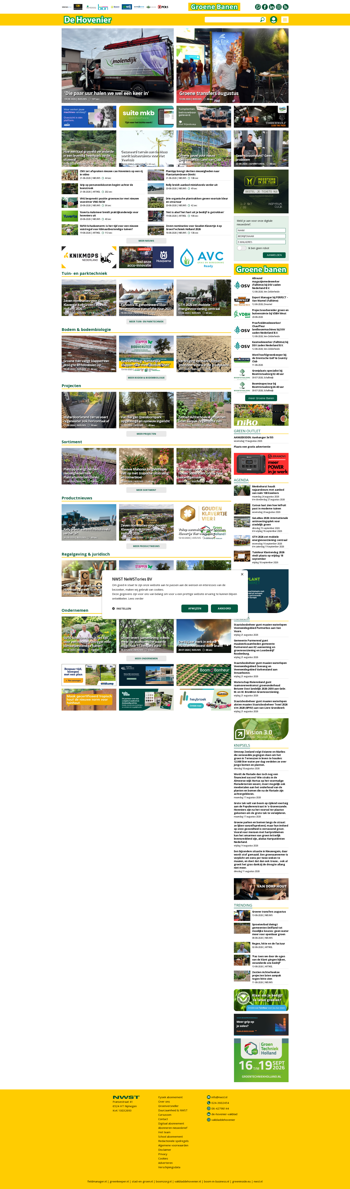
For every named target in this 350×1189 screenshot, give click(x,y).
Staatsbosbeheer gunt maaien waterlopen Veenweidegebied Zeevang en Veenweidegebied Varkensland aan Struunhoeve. (260, 667)
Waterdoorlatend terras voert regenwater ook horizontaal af (86, 419)
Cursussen (164, 1114)
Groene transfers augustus (208, 93)
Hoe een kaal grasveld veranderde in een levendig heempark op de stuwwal (88, 155)
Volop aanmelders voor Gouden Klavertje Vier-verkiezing (201, 531)
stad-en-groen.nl (142, 1181)
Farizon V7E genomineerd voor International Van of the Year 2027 (146, 306)
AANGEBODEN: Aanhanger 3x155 (253, 437)
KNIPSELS (242, 745)
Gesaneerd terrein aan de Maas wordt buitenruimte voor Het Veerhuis (144, 155)
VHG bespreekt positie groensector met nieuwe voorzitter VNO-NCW (109, 200)
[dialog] (175, 594)
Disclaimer (164, 1149)
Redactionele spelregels (173, 1141)
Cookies (163, 1158)
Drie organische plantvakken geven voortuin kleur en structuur (197, 200)
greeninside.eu (241, 1181)
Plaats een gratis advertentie (252, 446)
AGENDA (241, 480)
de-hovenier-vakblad (224, 1114)
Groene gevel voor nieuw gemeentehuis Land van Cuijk (199, 157)
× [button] (242, 574)
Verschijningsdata (169, 1167)
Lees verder (136, 598)
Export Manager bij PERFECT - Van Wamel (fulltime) (270, 299)
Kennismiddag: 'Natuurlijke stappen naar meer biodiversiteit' (145, 363)
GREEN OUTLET (247, 430)
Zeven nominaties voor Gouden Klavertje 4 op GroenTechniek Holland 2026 (194, 227)
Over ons (164, 1101)
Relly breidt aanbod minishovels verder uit (192, 185)
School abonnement (170, 1136)
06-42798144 (220, 1108)
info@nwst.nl (219, 1097)
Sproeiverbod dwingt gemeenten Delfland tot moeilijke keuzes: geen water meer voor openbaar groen (270, 929)
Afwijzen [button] (194, 608)
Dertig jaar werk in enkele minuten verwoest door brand (200, 643)
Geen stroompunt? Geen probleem (254, 157)
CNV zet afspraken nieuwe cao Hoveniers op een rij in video (111, 172)
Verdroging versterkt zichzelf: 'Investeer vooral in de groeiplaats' (203, 363)
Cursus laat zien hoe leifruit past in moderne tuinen (269, 506)
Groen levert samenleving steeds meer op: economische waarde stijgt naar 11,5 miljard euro (145, 641)
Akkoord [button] (224, 608)
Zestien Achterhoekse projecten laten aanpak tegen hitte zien (201, 419)
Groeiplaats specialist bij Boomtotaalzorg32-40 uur (268, 372)
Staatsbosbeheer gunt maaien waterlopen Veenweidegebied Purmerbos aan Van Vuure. (260, 628)
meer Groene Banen (261, 398)
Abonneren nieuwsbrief (172, 1128)
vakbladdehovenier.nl (188, 1181)
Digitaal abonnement (171, 1123)
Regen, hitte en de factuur (268, 943)
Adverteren (165, 1163)
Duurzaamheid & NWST (173, 1110)
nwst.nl (258, 1181)
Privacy (162, 1154)
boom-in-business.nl (216, 1181)
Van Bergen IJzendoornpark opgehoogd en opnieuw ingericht (145, 419)
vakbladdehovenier (223, 1120)
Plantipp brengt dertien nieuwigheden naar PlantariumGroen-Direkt (192, 172)
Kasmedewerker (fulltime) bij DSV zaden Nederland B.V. (270, 343)
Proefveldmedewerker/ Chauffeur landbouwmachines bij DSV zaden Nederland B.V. (268, 327)
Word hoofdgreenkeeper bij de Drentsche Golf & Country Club (269, 358)
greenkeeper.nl (119, 1181)
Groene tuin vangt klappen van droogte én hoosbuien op (86, 363)
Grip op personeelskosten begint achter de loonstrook (106, 186)
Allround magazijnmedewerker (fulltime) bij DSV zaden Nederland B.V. (266, 283)
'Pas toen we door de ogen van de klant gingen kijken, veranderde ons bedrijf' (269, 960)
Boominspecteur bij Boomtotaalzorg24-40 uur (268, 385)
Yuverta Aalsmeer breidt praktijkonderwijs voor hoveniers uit (109, 213)
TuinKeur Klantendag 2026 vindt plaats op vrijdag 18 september (268, 555)
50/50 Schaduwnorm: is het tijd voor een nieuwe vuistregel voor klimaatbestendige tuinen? (109, 227)
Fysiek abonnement (170, 1097)
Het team (164, 1132)
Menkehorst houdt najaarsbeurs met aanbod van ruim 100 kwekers (268, 490)
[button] (121, 608)
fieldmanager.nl (97, 1181)
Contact (163, 1119)
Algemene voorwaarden (173, 1145)
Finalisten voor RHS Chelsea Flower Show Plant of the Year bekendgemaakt (200, 473)
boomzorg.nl (164, 1181)
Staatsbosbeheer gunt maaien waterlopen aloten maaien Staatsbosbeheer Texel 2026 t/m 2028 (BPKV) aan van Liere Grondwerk (260, 704)
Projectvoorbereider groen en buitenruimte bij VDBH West (270, 311)
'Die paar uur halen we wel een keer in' (106, 93)
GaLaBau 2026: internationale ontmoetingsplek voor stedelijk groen (270, 521)
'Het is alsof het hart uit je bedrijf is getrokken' (195, 212)
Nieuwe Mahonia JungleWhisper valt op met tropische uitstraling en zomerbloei (145, 473)
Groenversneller (168, 1106)
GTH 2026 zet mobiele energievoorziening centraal (199, 306)
